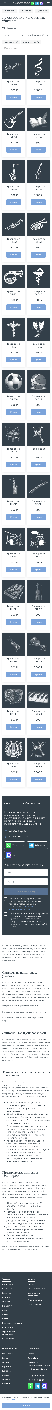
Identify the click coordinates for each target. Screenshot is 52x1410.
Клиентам (7, 1371)
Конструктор (34, 1304)
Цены (5, 1358)
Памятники (9, 10)
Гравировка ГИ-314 (13, 607)
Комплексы (26, 10)
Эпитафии (33, 1358)
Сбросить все (10, 48)
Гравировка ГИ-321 (38, 765)
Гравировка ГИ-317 (38, 660)
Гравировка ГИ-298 (13, 188)
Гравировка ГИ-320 (13, 765)
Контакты (6, 1383)
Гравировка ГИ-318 (13, 712)
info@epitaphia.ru (36, 1375)
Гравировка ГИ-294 (13, 83)
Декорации (7, 1327)
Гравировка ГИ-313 (38, 555)
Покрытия (7, 1306)
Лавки (5, 1314)
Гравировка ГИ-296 (13, 135)
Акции (5, 1375)
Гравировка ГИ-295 (38, 83)
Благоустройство (36, 1289)
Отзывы (6, 1379)
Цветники (42, 10)
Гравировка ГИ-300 (13, 240)
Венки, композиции (12, 1323)
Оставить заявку (26, 891)
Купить (13, 97)
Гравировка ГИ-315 (38, 607)
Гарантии (7, 1366)
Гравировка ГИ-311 (38, 502)
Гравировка (8, 1338)
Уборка (31, 1284)
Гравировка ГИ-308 (13, 450)
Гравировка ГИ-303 (38, 293)
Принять (26, 1405)
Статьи (31, 1354)
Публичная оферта (37, 1369)
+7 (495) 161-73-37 (20, 3)
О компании (8, 1354)
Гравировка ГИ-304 (13, 345)
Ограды (6, 1301)
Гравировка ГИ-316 (13, 660)
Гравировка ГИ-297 (38, 135)
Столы (5, 1310)
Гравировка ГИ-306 (13, 398)
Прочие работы (35, 1300)
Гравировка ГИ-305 (38, 345)
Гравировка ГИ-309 (38, 450)
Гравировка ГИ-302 (13, 293)
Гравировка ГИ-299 (38, 188)
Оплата (5, 1362)
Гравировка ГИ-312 (13, 555)
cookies (12, 1399)
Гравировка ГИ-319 (38, 712)
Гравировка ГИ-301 (38, 240)
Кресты (5, 1318)
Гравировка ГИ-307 (38, 398)
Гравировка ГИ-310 (13, 502)
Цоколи (6, 1297)
